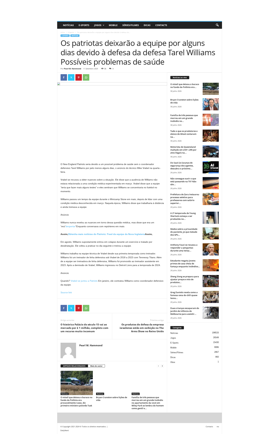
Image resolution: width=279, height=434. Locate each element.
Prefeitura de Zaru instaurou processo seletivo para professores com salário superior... (184, 199)
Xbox (172, 362)
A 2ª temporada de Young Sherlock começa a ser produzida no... (183, 216)
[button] (217, 25)
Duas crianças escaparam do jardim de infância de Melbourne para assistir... (184, 311)
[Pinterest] (78, 77)
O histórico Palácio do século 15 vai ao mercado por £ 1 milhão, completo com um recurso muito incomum (84, 328)
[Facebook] (64, 77)
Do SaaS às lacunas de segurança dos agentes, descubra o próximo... (181, 165)
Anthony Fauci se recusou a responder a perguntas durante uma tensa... (183, 247)
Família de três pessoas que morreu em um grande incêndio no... (184, 118)
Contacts (161, 25)
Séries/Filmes (130, 25)
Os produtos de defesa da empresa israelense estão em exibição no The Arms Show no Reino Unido (142, 328)
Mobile (113, 25)
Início (63, 32)
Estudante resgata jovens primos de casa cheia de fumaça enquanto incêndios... (185, 263)
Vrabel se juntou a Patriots (84, 281)
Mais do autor (96, 366)
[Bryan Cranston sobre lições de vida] (112, 383)
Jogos (97, 25)
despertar (70, 226)
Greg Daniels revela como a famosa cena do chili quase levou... (184, 295)
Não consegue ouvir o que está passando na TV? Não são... (183, 181)
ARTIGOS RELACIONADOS (74, 366)
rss (218, 426)
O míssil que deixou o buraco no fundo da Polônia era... (184, 86)
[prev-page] (158, 366)
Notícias (68, 25)
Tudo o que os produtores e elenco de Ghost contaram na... (183, 134)
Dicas (147, 25)
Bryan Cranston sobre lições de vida (111, 399)
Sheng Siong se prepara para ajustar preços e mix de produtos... (184, 279)
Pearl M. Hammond (72, 68)
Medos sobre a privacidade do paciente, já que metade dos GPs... (183, 232)
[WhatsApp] (86, 77)
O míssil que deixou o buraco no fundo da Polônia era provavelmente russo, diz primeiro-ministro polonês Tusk (76, 401)
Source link (66, 292)
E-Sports (84, 25)
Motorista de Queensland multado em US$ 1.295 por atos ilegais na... (183, 149)
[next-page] (162, 366)
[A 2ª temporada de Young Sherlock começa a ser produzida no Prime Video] (211, 218)
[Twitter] (71, 77)
